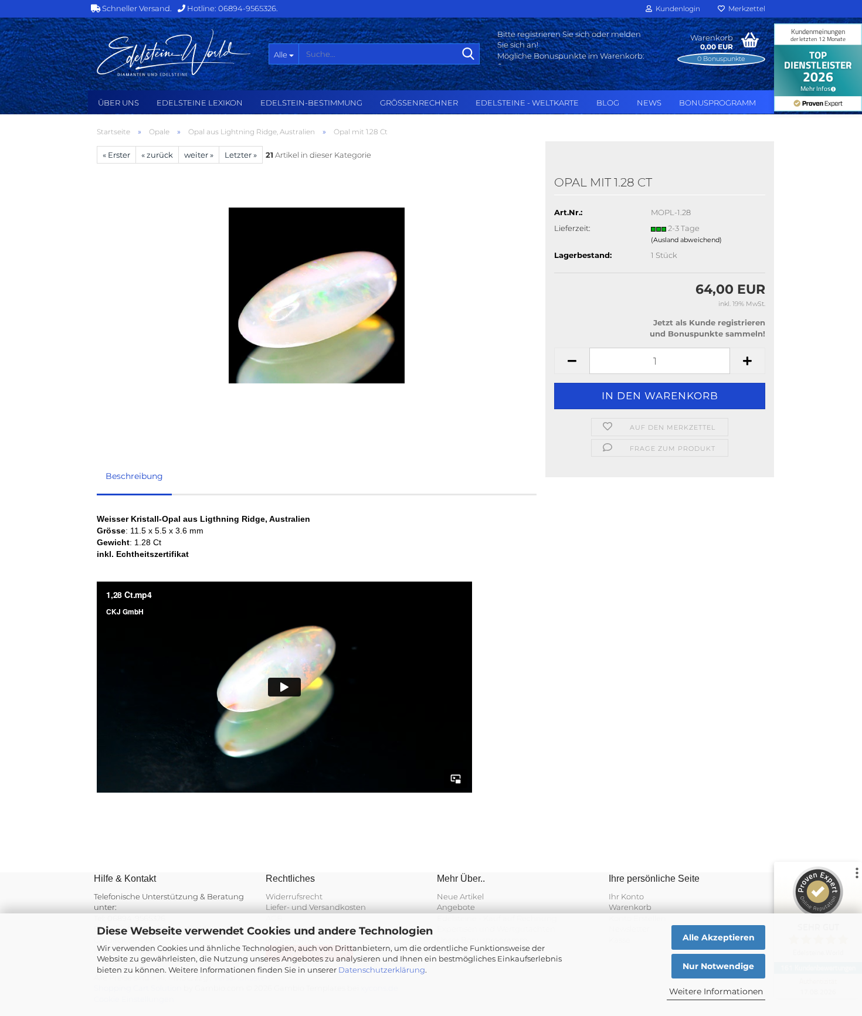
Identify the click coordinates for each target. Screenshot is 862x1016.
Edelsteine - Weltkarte (527, 102)
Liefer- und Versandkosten (316, 907)
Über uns (118, 102)
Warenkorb (630, 907)
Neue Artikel (460, 896)
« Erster (116, 154)
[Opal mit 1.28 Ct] (317, 295)
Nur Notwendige (718, 966)
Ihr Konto (626, 896)
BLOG (607, 102)
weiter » (198, 154)
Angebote (456, 907)
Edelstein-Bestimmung (311, 102)
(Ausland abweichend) (686, 240)
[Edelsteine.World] (174, 53)
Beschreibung (134, 476)
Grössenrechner (419, 102)
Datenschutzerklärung (381, 969)
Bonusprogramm (717, 102)
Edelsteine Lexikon (200, 102)
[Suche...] (468, 54)
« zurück (157, 154)
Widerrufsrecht (294, 896)
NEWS (649, 102)
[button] (571, 361)
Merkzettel (745, 8)
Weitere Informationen (716, 991)
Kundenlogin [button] (676, 8)
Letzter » (241, 154)
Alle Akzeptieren (719, 937)
